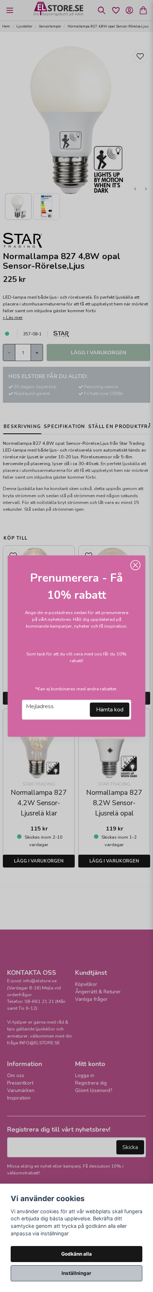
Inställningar (76, 1273)
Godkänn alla (76, 1254)
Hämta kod (109, 710)
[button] (135, 565)
